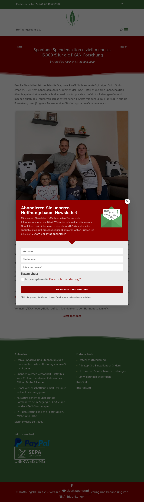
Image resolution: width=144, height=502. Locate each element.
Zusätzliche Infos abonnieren (49, 233)
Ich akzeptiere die (53, 279)
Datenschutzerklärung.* (65, 279)
